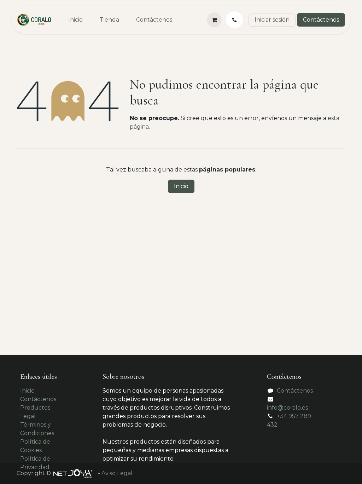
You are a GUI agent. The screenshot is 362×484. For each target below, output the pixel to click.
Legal (28, 416)
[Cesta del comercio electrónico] (214, 19)
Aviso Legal (117, 473)
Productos (35, 407)
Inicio (181, 186)
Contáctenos (321, 19)
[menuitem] (75, 20)
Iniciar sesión (272, 19)
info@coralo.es (287, 407)
